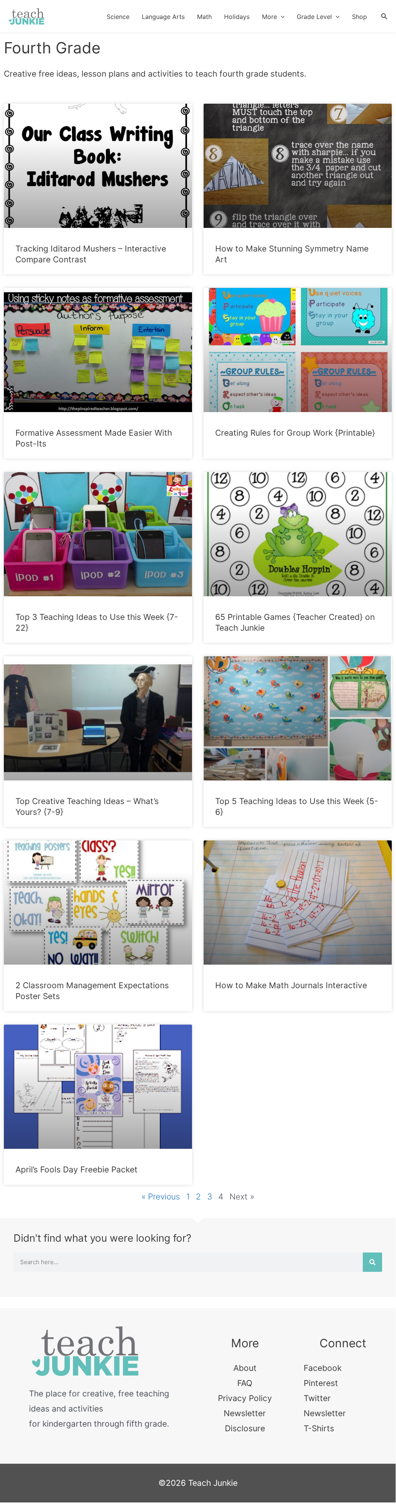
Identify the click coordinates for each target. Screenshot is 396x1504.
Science (118, 17)
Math (204, 17)
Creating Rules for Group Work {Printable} (295, 433)
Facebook (323, 1368)
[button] (281, 16)
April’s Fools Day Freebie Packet (76, 1169)
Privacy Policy (245, 1398)
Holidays (237, 17)
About (245, 1368)
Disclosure (245, 1428)
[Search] (372, 1262)
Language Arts (163, 17)
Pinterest (321, 1383)
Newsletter (245, 1413)
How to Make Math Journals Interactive (291, 985)
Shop (359, 17)
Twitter (317, 1398)
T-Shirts (319, 1428)
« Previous (160, 1196)
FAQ (244, 1383)
